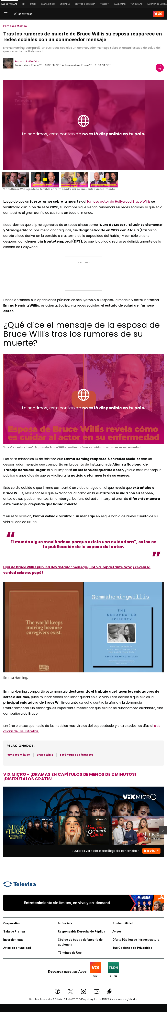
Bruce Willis (45, 754)
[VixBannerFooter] (83, 903)
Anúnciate (65, 923)
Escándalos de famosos (76, 754)
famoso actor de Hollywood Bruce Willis (119, 201)
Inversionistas (13, 939)
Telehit (104, 4)
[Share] (160, 68)
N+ (23, 4)
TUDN (33, 4)
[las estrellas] (22, 14)
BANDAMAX (119, 4)
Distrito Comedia (85, 4)
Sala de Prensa (14, 931)
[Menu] (5, 14)
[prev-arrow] (0, 830)
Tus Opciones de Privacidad (132, 947)
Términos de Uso (70, 952)
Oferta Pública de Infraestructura (135, 939)
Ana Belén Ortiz (29, 61)
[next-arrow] (163, 830)
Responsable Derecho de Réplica (81, 931)
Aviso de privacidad (17, 947)
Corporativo (11, 923)
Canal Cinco (48, 4)
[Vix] (158, 14)
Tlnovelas (136, 4)
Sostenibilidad (122, 923)
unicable (65, 4)
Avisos (117, 931)
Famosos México (15, 26)
